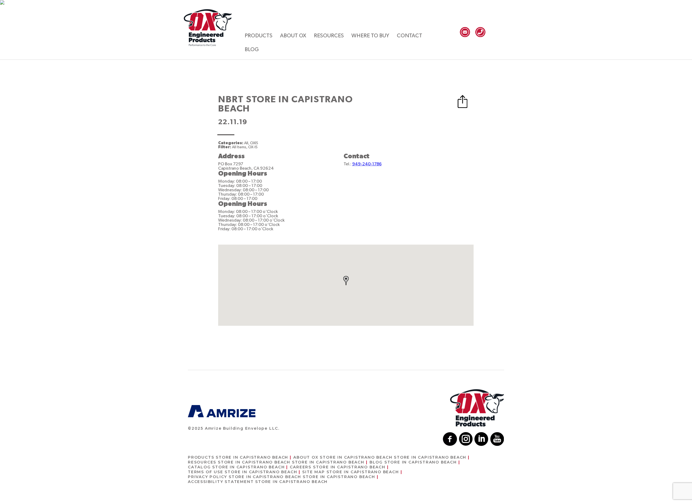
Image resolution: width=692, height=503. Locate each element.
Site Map (350, 471)
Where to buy (370, 35)
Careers (337, 467)
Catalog (236, 467)
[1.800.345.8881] (480, 32)
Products (258, 35)
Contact (409, 35)
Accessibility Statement (258, 481)
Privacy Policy (281, 476)
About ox (293, 35)
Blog (252, 49)
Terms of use (242, 471)
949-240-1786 (367, 164)
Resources (329, 35)
